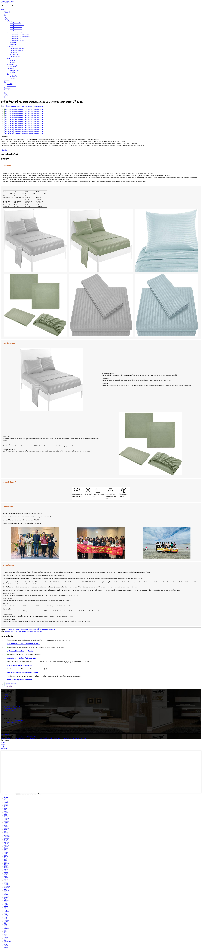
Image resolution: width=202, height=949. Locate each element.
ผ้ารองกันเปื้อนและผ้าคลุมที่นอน (16, 33)
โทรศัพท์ (3, 744)
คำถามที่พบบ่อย (8, 90)
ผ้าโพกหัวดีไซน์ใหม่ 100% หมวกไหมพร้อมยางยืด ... (23, 644)
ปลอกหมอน (10, 46)
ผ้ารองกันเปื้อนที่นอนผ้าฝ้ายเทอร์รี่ (19, 34)
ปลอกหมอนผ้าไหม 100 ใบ (78, 738)
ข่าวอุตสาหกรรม (11, 86)
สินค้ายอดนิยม (25, 736)
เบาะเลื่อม (13, 72)
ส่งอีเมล (3, 742)
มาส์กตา (12, 78)
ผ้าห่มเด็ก (12, 62)
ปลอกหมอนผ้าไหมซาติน (7, 738)
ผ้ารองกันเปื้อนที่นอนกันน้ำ (45, 738)
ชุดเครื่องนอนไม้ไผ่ (15, 23)
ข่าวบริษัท (9, 84)
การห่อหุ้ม (13, 42)
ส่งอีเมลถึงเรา (4, 150)
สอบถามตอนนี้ (5, 734)
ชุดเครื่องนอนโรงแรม (16, 29)
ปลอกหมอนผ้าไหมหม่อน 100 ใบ (62, 738)
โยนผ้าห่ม (13, 60)
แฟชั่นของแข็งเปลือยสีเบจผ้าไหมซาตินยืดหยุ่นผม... (23, 672)
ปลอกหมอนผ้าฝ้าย (15, 52)
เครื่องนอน (10, 21)
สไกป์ (2, 746)
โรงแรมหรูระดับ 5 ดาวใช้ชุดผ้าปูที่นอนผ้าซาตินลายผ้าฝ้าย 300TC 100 (23, 631)
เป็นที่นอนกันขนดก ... (9, 710)
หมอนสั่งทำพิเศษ (14, 70)
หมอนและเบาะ (11, 68)
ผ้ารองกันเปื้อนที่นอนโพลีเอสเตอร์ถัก (20, 36)
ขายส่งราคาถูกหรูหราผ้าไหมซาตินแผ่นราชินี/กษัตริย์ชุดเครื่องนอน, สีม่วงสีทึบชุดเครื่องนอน (31, 629)
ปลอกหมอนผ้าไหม (15, 56)
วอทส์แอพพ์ (4, 748)
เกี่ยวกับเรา (7, 88)
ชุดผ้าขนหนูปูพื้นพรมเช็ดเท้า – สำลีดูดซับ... (20, 651)
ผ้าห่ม (8, 58)
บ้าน (5, 15)
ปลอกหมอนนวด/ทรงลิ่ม (16, 50)
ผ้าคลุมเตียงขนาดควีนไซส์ (22, 738)
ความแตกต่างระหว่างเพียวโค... (12, 706)
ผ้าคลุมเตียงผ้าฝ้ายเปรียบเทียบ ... (12, 708)
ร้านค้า (6, 19)
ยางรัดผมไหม (14, 76)
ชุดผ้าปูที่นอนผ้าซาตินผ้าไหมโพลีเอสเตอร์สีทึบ (21, 658)
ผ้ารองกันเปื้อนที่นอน (16, 38)
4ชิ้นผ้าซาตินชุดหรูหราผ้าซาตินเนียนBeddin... (22, 680)
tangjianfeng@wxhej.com (13, 722)
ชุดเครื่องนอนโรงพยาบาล (17, 25)
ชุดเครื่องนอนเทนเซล (16, 27)
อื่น (8, 74)
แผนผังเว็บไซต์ (33, 736)
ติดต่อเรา (6, 80)
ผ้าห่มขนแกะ (33, 738)
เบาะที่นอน (13, 44)
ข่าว (5, 82)
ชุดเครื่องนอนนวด (15, 31)
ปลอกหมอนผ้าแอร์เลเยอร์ (17, 48)
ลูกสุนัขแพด (10, 64)
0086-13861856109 (18, 720)
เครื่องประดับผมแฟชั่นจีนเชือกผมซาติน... (20, 665)
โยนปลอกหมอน (14, 54)
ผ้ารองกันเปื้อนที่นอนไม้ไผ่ (17, 40)
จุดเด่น (5, 17)
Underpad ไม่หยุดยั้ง (12, 66)
